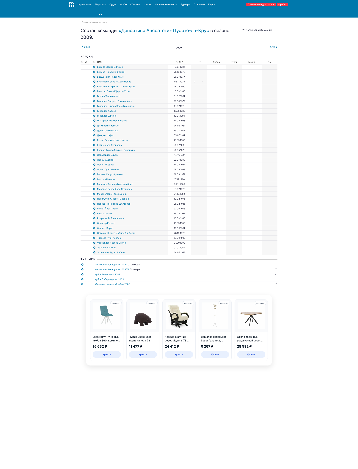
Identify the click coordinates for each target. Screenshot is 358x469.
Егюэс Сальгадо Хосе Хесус (112, 140)
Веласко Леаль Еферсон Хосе (113, 91)
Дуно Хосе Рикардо (107, 130)
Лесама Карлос (105, 164)
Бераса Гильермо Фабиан (111, 71)
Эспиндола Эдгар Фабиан (111, 252)
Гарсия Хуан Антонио (108, 96)
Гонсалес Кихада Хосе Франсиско (115, 106)
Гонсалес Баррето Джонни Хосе (114, 101)
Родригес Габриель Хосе (110, 218)
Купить (107, 354)
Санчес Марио (105, 228)
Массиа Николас (106, 179)
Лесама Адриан (105, 159)
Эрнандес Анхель (106, 247)
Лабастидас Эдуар (107, 154)
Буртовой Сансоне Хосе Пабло (114, 81)
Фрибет (282, 4)
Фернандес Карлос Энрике (111, 242)
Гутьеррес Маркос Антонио (112, 120)
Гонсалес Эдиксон (107, 115)
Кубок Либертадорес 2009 (109, 279)
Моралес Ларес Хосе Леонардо (114, 189)
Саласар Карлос (106, 223)
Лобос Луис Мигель (108, 169)
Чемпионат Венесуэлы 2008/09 (112, 269)
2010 (272, 47)
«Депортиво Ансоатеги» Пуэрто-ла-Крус (164, 30)
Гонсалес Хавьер (106, 110)
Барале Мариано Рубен (110, 66)
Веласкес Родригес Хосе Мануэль (116, 86)
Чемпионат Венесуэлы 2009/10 (112, 264)
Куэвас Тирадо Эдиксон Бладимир (116, 150)
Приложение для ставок (261, 4)
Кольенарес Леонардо (109, 145)
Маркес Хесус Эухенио (110, 174)
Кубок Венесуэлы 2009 (107, 274)
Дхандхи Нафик (105, 135)
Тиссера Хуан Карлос (109, 237)
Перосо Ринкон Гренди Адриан (114, 203)
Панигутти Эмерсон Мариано (113, 198)
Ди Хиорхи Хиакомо (108, 125)
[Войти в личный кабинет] (100, 13)
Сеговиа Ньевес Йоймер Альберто (116, 233)
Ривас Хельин (104, 213)
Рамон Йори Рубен (107, 208)
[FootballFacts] (71, 4)
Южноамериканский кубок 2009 (112, 284)
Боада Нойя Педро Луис (110, 76)
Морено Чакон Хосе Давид (111, 193)
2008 (87, 47)
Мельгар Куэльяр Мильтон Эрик (115, 184)
